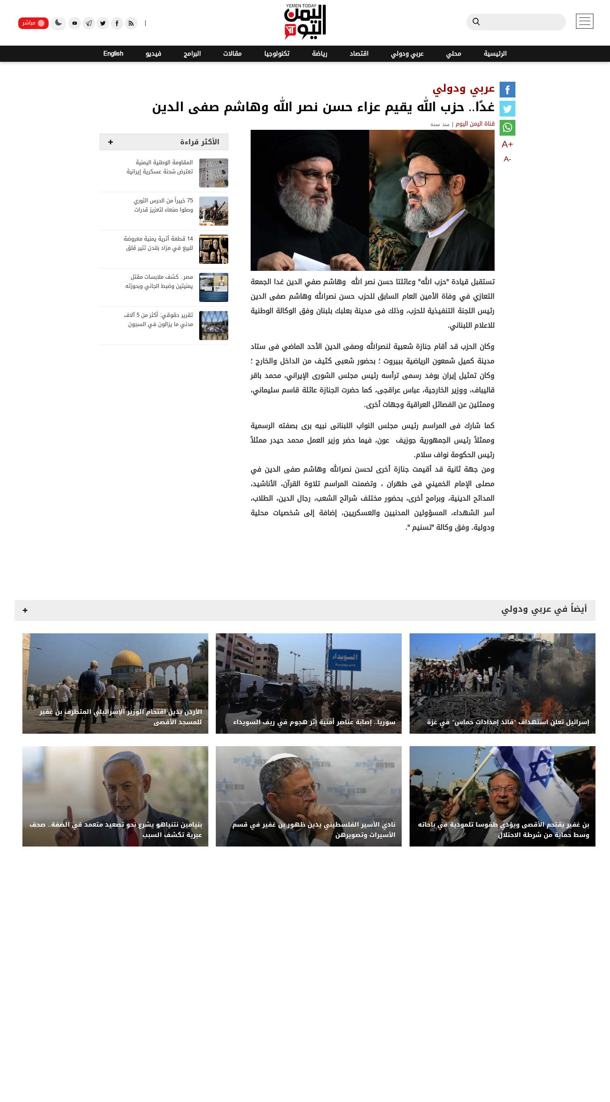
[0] (507, 91)
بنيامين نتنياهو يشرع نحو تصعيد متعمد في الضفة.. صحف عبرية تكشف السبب (115, 830)
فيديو (153, 54)
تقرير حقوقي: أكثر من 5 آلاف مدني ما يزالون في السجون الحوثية (158, 324)
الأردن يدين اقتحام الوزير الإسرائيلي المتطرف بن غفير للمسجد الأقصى (120, 717)
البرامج (192, 54)
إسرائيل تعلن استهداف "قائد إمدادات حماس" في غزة (508, 722)
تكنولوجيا (277, 54)
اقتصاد (359, 54)
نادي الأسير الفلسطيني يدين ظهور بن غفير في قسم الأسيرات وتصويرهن (313, 830)
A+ (507, 144)
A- (507, 159)
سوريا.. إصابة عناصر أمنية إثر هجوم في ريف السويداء (314, 722)
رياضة (319, 54)
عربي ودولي (407, 54)
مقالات (232, 54)
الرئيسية (495, 54)
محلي (453, 54)
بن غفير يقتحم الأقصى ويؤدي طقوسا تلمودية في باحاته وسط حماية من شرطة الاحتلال (503, 830)
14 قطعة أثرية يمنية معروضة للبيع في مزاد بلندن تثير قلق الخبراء (158, 248)
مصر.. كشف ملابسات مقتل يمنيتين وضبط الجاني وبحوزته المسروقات (159, 286)
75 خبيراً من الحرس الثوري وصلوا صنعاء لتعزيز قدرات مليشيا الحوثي (163, 210)
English (113, 54)
